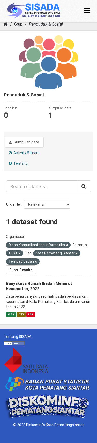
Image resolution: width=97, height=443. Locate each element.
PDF (30, 314)
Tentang (20, 163)
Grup (18, 24)
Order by (13, 204)
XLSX (11, 314)
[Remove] (67, 245)
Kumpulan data (26, 142)
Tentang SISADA (17, 337)
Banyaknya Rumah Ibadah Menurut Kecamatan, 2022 (39, 286)
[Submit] (84, 186)
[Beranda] (6, 24)
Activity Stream (26, 153)
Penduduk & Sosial (46, 24)
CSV (21, 314)
